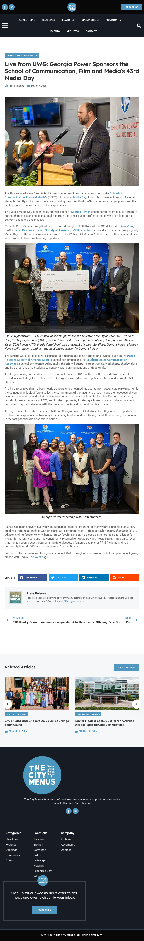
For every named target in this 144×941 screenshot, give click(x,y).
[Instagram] (12, 7)
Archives (73, 31)
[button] (139, 26)
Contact (91, 31)
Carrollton (14, 55)
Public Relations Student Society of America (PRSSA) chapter (52, 230)
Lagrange (22, 714)
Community (113, 20)
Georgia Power (80, 212)
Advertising (27, 20)
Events (55, 31)
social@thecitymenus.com (71, 601)
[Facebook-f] (5, 7)
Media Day (79, 197)
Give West (34, 557)
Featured (68, 20)
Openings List (91, 20)
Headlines (49, 20)
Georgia (47, 359)
